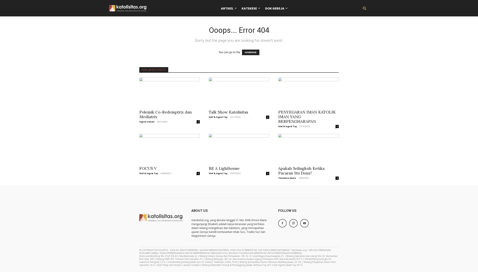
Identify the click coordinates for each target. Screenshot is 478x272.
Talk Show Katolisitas (228, 112)
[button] (364, 8)
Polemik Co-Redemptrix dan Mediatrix (165, 114)
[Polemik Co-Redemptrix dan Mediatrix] (169, 92)
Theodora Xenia (287, 178)
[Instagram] (293, 223)
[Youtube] (304, 223)
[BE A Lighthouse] (239, 149)
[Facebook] (282, 223)
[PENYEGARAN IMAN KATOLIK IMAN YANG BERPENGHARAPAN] (308, 92)
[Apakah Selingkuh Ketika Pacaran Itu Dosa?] (308, 149)
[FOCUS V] (169, 149)
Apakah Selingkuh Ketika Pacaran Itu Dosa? (301, 171)
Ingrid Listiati (146, 121)
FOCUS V (148, 168)
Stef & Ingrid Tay (218, 117)
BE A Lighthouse (224, 168)
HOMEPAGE (251, 52)
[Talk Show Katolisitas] (239, 92)
